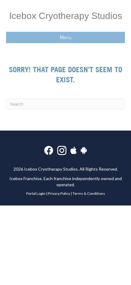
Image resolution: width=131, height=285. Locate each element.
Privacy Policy (59, 193)
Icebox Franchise (25, 178)
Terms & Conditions (89, 193)
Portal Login (35, 193)
